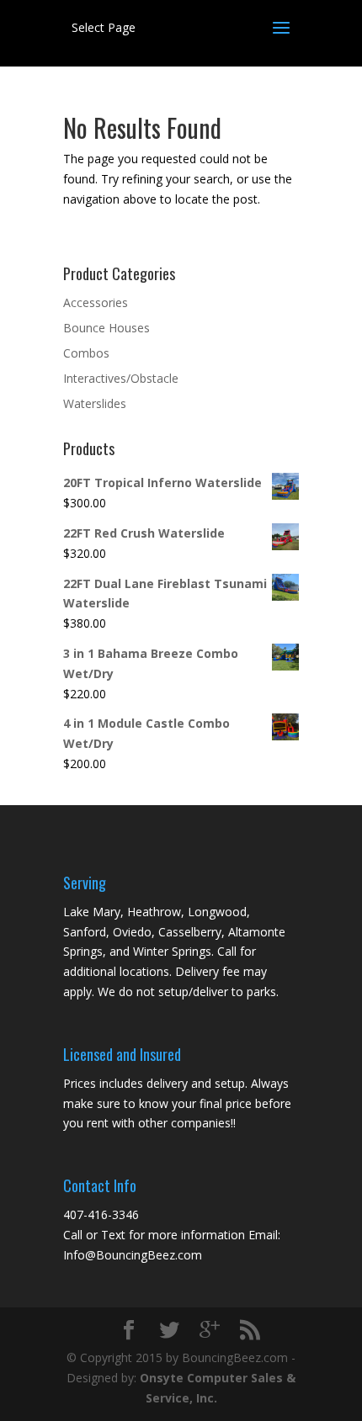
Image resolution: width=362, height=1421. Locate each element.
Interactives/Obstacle (120, 378)
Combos (86, 353)
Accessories (95, 302)
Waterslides (94, 403)
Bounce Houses (106, 328)
